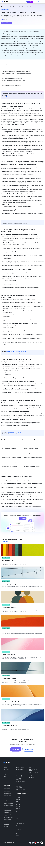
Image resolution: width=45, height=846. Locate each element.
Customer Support (20, 823)
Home (2, 6)
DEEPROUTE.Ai (19, 808)
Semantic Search (14, 6)
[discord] (30, 843)
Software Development (8, 805)
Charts (5, 776)
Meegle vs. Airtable (7, 793)
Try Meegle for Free (6, 22)
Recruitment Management (19, 787)
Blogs (17, 818)
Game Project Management (19, 776)
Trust (30, 767)
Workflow (5, 767)
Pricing (17, 835)
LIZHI (17, 801)
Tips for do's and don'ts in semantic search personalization (14, 83)
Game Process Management (19, 773)
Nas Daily (18, 797)
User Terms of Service (33, 772)
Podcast (18, 821)
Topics (7, 6)
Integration (6, 779)
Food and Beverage (7, 814)
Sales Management (7, 810)
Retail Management (8, 812)
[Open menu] (42, 2)
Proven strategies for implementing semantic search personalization (16, 73)
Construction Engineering (18, 779)
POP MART (18, 799)
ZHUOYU (18, 806)
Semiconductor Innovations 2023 (13, 432)
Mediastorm (18, 802)
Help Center (18, 820)
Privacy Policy (32, 773)
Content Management (20, 781)
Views (5, 771)
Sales (5, 828)
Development (6, 824)
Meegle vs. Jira (7, 788)
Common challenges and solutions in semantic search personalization (17, 76)
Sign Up (17, 832)
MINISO (17, 795)
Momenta (18, 809)
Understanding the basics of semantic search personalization (15, 69)
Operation (6, 826)
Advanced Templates (20, 789)
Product (5, 822)
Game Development (8, 807)
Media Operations (7, 815)
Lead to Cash (19, 783)
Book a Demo (28, 749)
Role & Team (6, 769)
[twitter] (38, 843)
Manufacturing (19, 784)
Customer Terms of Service (33, 770)
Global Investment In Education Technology (16, 222)
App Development (19, 769)
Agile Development (7, 808)
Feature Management (20, 771)
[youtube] (35, 843)
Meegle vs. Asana (7, 795)
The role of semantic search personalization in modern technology (16, 71)
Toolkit (5, 774)
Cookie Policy (31, 777)
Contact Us (37, 1)
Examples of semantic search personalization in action (13, 80)
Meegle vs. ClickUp (7, 791)
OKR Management (7, 819)
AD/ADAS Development (8, 803)
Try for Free (23, 518)
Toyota (17, 811)
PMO (4, 821)
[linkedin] (33, 843)
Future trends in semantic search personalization (12, 78)
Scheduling (6, 778)
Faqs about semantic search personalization (11, 85)
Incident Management (8, 817)
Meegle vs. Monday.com (8, 789)
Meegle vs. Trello (7, 796)
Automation (6, 772)
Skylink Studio (19, 804)
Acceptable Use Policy (33, 775)
